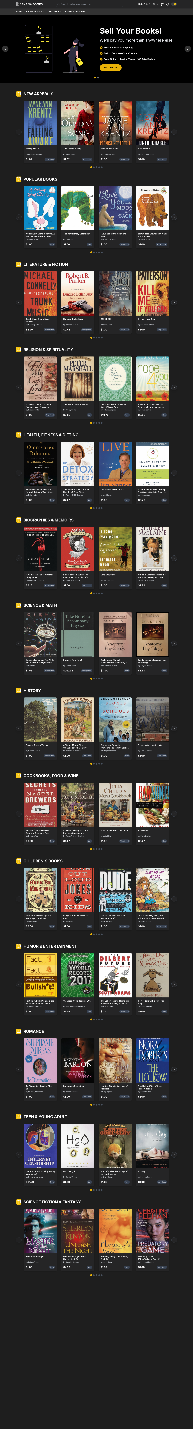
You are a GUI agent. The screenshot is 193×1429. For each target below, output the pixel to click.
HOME (19, 11)
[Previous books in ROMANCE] (19, 1075)
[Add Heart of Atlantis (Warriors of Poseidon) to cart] (128, 1085)
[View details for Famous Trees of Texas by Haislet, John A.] (40, 725)
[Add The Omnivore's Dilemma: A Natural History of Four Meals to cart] (53, 488)
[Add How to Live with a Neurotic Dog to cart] (165, 999)
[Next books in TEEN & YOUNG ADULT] (174, 1161)
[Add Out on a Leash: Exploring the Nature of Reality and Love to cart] (165, 573)
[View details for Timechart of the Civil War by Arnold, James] (152, 725)
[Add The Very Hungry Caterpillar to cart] (90, 232)
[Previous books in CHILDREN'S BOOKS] (19, 905)
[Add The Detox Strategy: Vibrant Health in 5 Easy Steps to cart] (90, 488)
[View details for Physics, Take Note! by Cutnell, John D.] (77, 640)
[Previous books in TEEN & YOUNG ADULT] (19, 1161)
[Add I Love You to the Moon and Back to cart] (128, 232)
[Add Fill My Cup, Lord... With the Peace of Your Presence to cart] (53, 403)
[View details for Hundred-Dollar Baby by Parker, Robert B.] (77, 299)
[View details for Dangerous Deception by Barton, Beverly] (77, 1066)
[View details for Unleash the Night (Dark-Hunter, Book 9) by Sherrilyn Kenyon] (77, 1237)
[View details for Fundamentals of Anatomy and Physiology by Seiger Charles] (152, 640)
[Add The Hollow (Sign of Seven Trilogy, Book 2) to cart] (165, 1085)
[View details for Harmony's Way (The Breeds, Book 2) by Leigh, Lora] (115, 1237)
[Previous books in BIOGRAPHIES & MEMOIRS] (19, 564)
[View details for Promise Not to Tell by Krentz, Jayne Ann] (115, 129)
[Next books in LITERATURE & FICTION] (174, 308)
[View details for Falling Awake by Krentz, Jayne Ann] (40, 129)
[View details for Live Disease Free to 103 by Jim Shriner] (115, 470)
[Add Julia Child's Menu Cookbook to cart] (128, 829)
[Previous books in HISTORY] (19, 735)
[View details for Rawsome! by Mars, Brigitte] (152, 811)
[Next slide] (188, 52)
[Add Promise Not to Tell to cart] (128, 147)
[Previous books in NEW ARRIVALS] (19, 138)
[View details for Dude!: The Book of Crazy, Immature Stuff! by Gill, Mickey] (115, 896)
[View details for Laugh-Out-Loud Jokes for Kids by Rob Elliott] (77, 896)
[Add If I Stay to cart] (165, 1170)
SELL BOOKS (55, 11)
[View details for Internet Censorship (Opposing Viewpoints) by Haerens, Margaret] (40, 1152)
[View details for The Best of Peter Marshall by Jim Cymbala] (77, 385)
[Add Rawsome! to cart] (165, 829)
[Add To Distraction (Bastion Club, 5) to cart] (53, 1085)
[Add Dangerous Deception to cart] (90, 1085)
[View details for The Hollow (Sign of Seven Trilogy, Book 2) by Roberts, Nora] (152, 1066)
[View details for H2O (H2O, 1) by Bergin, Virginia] (77, 1152)
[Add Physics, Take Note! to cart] (90, 659)
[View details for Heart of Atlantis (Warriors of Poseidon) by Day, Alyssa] (115, 1066)
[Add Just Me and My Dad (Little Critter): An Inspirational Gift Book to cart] (165, 914)
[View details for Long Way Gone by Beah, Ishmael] (115, 555)
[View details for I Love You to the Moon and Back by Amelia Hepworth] (115, 214)
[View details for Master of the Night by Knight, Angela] (40, 1237)
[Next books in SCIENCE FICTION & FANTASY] (174, 1246)
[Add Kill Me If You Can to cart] (165, 318)
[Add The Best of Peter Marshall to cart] (90, 403)
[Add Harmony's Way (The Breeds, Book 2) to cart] (128, 1255)
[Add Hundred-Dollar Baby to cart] (90, 318)
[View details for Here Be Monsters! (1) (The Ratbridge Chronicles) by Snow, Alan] (40, 896)
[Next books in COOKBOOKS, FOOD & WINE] (174, 820)
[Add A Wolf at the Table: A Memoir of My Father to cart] (53, 573)
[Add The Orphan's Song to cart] (90, 147)
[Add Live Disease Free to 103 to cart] (128, 488)
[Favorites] (167, 4)
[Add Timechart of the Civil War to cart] (165, 744)
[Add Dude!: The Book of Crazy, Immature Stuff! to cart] (128, 914)
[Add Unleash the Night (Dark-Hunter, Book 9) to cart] (90, 1255)
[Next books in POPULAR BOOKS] (174, 223)
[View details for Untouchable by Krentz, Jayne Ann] (152, 129)
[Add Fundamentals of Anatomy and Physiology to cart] (165, 659)
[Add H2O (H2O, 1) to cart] (90, 1170)
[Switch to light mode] (174, 4)
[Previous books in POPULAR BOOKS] (19, 223)
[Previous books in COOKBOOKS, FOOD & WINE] (19, 820)
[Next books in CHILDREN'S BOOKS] (174, 905)
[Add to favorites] (27, 147)
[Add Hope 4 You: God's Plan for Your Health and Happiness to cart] (165, 403)
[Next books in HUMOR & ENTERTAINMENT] (174, 990)
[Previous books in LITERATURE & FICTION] (19, 308)
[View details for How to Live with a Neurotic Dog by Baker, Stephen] (152, 981)
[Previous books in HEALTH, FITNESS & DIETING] (19, 479)
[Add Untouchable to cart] (165, 147)
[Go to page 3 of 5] (96, 173)
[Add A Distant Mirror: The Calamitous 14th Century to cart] (90, 744)
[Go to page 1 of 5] (91, 173)
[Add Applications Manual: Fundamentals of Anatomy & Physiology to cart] (128, 659)
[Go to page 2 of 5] (94, 173)
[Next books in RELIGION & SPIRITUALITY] (174, 394)
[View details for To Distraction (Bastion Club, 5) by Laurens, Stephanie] (40, 1066)
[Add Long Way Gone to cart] (128, 573)
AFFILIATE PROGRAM (75, 11)
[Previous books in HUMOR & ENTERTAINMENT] (19, 990)
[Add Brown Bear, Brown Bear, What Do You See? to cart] (165, 232)
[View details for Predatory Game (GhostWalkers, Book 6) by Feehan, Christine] (152, 1237)
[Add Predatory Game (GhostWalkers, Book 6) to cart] (165, 1255)
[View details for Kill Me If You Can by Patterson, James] (152, 299)
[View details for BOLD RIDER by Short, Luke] (115, 299)
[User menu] (155, 4)
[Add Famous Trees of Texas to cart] (53, 744)
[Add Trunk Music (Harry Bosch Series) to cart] (53, 318)
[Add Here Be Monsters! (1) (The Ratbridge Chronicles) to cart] (53, 914)
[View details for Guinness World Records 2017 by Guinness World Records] (77, 981)
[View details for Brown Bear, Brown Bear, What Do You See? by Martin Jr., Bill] (152, 214)
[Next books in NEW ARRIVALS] (174, 138)
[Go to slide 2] (98, 84)
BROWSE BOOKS (34, 11)
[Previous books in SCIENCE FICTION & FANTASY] (19, 1246)
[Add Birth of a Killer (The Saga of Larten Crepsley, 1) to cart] (128, 1170)
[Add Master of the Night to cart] (53, 1255)
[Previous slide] (5, 52)
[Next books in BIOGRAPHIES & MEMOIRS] (174, 564)
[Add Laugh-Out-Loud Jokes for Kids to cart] (90, 914)
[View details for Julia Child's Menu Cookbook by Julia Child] (115, 811)
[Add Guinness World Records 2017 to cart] (90, 999)
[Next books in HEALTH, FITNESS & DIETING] (174, 479)
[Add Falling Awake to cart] (53, 147)
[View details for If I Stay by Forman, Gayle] (152, 1152)
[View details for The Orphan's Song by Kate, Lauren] (77, 129)
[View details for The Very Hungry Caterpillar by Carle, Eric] (77, 214)
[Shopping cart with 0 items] (162, 4)
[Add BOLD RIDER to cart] (128, 318)
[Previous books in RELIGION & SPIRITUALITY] (19, 394)
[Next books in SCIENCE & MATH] (174, 649)
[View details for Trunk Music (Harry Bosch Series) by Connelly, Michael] (40, 299)
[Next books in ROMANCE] (174, 1075)
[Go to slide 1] (95, 84)
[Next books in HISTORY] (174, 735)
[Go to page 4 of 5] (99, 173)
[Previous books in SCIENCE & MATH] (19, 649)
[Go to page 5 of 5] (102, 173)
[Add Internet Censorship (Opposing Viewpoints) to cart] (53, 1170)
